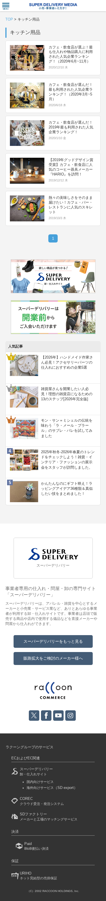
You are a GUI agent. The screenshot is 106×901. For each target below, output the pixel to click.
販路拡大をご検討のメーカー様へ (53, 658)
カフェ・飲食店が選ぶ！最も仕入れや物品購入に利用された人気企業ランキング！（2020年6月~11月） (71, 54)
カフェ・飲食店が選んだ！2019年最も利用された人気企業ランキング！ (71, 127)
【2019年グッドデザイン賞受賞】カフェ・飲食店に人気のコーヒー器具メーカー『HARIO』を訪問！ (71, 167)
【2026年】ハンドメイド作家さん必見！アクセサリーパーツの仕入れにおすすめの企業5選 (67, 362)
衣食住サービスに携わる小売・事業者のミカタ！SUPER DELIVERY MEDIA (53, 6)
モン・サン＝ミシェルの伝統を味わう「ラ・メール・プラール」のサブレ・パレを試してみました (66, 428)
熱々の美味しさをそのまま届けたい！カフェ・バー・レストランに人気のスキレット (71, 204)
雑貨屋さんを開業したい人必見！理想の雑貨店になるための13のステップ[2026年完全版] (66, 394)
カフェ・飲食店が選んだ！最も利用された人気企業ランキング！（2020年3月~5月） (71, 92)
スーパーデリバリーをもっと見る (53, 641)
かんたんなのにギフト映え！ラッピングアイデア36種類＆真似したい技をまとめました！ (67, 488)
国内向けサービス (40, 782)
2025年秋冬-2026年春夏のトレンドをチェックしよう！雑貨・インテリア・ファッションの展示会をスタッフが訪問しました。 (68, 460)
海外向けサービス (52, 788)
